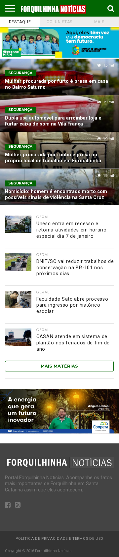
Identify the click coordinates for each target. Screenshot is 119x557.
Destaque (20, 22)
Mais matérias (59, 366)
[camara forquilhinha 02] (59, 56)
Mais (99, 22)
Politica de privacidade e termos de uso (59, 538)
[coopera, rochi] (59, 432)
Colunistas (59, 22)
